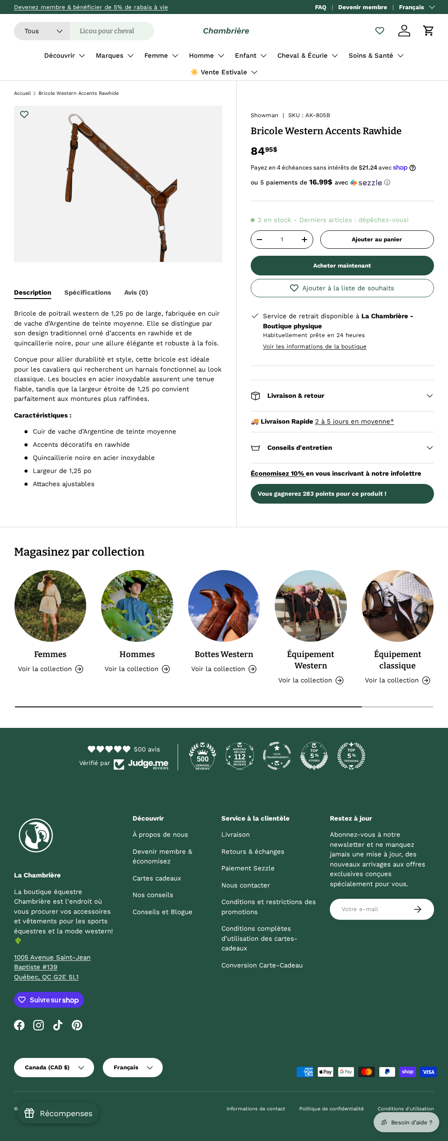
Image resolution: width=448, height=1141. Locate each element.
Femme (156, 55)
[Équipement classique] (398, 606)
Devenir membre (362, 6)
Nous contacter (245, 885)
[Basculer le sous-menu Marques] (130, 55)
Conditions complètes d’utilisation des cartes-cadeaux (259, 938)
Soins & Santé (371, 55)
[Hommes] (137, 606)
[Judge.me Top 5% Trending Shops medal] (351, 756)
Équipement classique (397, 660)
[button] (428, 30)
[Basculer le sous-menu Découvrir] (82, 55)
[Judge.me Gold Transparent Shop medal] (277, 756)
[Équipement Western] (310, 606)
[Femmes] (50, 606)
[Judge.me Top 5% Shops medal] (314, 756)
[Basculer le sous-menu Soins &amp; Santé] (400, 55)
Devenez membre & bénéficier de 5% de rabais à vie (91, 6)
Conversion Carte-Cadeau (262, 965)
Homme (201, 55)
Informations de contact (256, 1109)
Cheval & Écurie (302, 55)
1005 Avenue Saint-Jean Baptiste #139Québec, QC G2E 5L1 (52, 967)
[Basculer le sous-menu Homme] (221, 55)
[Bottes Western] (224, 606)
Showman (264, 115)
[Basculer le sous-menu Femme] (175, 55)
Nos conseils (153, 895)
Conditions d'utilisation (406, 1109)
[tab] (32, 292)
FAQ (320, 6)
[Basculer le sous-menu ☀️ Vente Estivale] (254, 72)
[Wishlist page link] (379, 30)
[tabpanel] (118, 399)
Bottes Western (224, 654)
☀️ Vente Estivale (218, 72)
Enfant (245, 55)
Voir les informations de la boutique (315, 346)
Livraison (235, 834)
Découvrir (59, 55)
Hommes (137, 654)
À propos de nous (160, 834)
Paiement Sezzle (248, 868)
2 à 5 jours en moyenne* (354, 421)
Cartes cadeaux (157, 878)
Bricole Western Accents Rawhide (78, 93)
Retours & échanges (252, 852)
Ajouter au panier (377, 239)
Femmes (50, 654)
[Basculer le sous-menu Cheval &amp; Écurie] (334, 55)
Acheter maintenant (342, 265)
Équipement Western (310, 660)
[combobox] (84, 31)
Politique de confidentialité (331, 1109)
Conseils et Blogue (162, 912)
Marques (109, 55)
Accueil (22, 93)
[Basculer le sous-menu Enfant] (263, 55)
